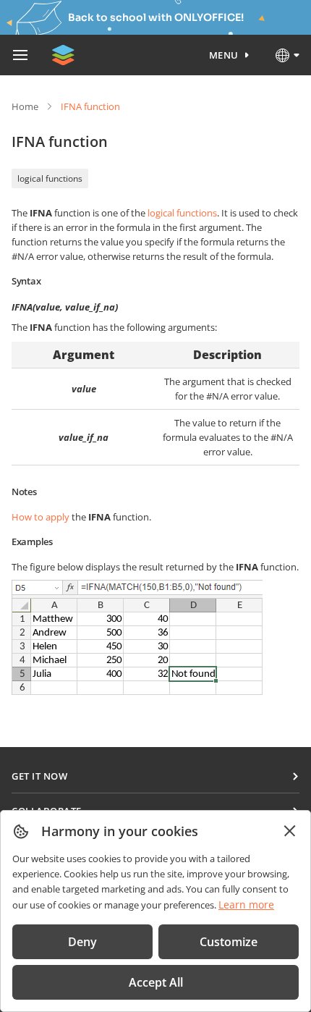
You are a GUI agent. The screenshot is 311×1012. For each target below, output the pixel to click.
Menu (224, 55)
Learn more (246, 904)
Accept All (156, 982)
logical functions (49, 178)
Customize (228, 942)
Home (25, 106)
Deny (82, 942)
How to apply (40, 516)
